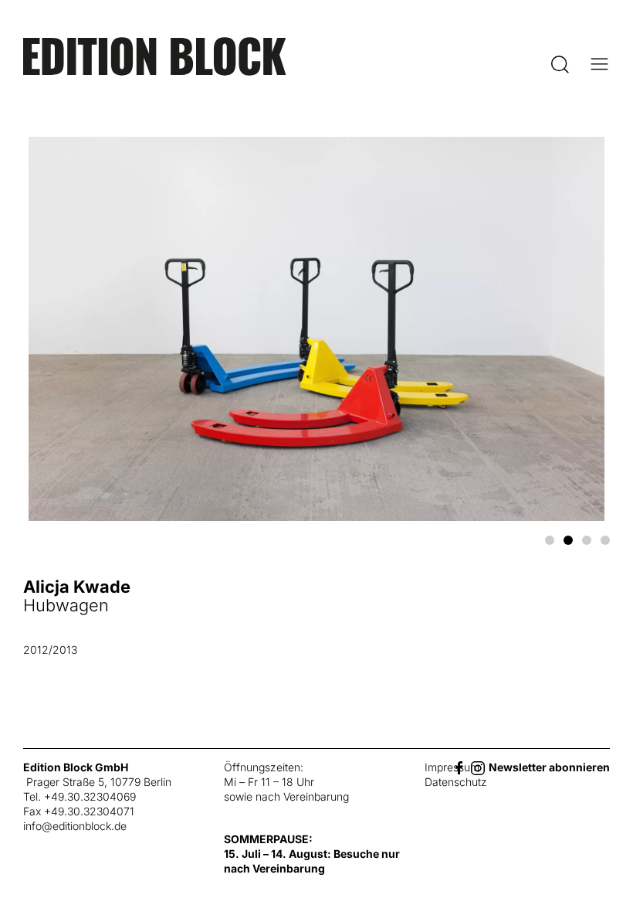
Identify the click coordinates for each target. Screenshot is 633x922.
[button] (560, 64)
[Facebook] (459, 767)
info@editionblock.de (75, 825)
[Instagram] (478, 767)
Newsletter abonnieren (549, 767)
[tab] (549, 540)
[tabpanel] (316, 411)
